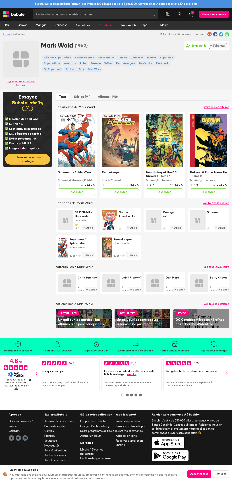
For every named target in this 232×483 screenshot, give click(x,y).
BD (7, 25)
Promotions (83, 25)
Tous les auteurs (54, 460)
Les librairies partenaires (95, 458)
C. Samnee (208, 180)
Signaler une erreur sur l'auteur (21, 83)
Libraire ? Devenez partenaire (91, 451)
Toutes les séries (55, 455)
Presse (13, 426)
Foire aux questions (128, 421)
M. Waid (63, 180)
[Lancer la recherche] (153, 14)
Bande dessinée (54, 426)
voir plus (131, 374)
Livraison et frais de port (131, 426)
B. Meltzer (90, 180)
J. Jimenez (76, 180)
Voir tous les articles (216, 304)
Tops (144, 25)
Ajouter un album (91, 435)
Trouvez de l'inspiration (59, 421)
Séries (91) (82, 97)
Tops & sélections (55, 450)
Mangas (41, 25)
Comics (22, 25)
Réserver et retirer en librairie (129, 443)
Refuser (221, 474)
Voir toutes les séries (216, 203)
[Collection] (167, 14)
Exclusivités (106, 25)
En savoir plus (188, 3)
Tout (62, 97)
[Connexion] (179, 14)
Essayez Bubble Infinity (94, 426)
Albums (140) (108, 97)
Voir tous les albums (216, 107)
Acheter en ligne (126, 435)
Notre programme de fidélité (98, 431)
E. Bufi (106, 180)
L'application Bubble (93, 421)
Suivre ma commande (129, 431)
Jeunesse (61, 25)
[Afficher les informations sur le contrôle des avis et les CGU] (30, 380)
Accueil (7, 34)
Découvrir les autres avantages (27, 159)
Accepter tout (199, 474)
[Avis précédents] (36, 374)
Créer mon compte (214, 14)
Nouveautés (128, 25)
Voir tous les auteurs (216, 267)
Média (164, 25)
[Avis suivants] (226, 374)
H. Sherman (164, 180)
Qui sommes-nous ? (21, 421)
